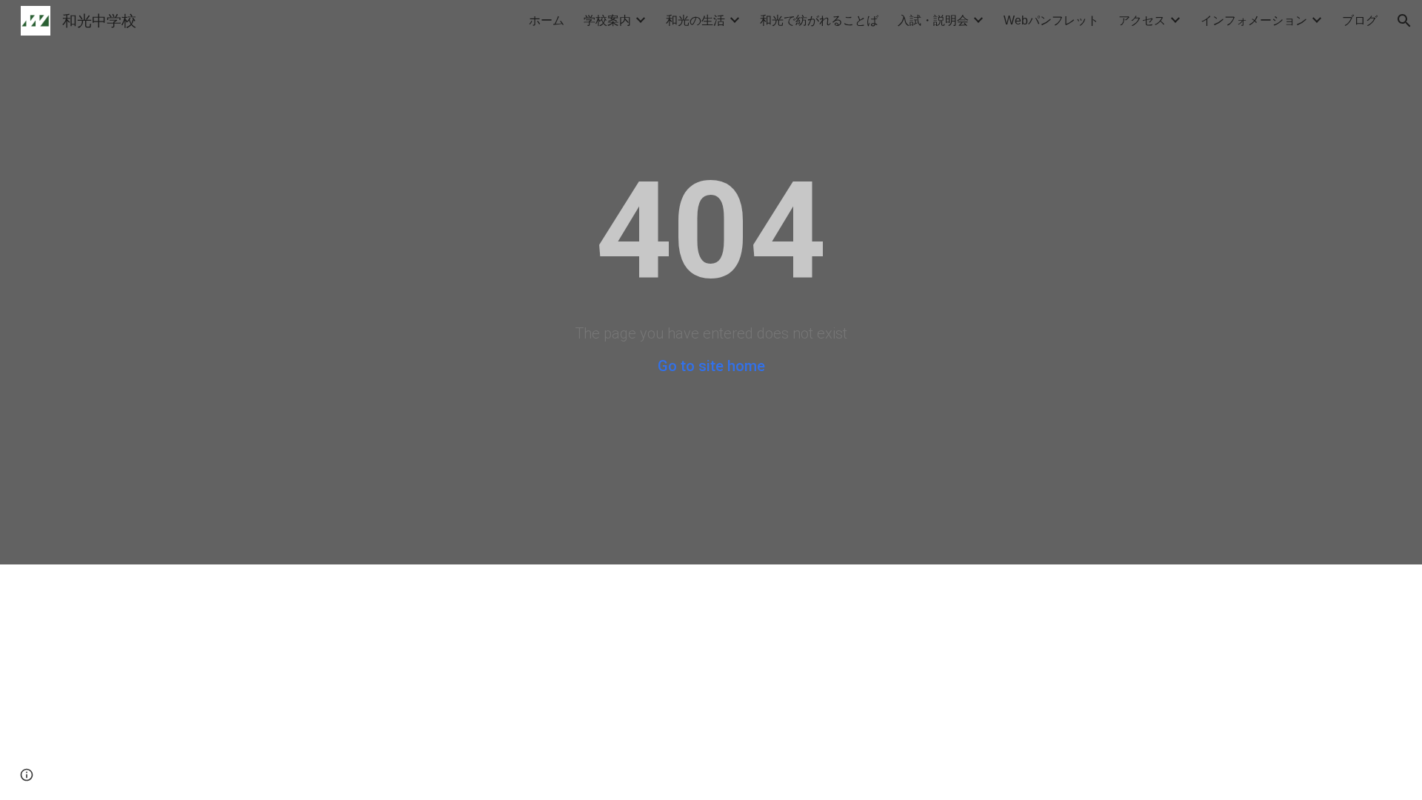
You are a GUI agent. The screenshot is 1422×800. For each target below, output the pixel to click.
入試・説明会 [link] (933, 20)
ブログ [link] (1360, 20)
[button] (1404, 21)
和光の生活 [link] (695, 20)
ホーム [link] (546, 20)
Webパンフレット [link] (1051, 20)
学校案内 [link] (607, 20)
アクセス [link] (1142, 20)
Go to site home (711, 366)
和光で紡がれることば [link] (819, 20)
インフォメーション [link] (1254, 20)
